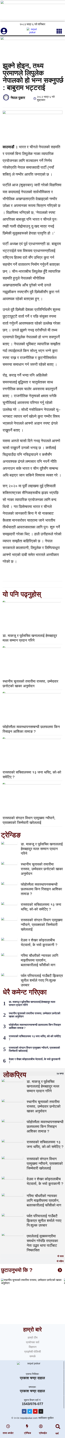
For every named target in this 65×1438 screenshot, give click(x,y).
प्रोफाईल (43, 1433)
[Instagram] (40, 1411)
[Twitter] (29, 1411)
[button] (57, 1426)
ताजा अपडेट (8, 1433)
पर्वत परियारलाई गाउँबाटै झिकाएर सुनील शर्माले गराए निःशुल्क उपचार (42, 980)
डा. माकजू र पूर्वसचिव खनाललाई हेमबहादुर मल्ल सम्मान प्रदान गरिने (42, 848)
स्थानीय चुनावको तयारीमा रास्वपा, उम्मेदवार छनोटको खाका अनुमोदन (42, 869)
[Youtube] (35, 1411)
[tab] (32, 1073)
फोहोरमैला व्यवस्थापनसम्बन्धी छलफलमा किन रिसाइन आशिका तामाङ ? (41, 889)
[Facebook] (24, 1411)
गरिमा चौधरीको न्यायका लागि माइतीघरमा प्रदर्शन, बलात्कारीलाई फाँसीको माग (39, 960)
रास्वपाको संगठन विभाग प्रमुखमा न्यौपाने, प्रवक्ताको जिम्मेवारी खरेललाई (42, 924)
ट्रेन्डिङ (27, 1433)
